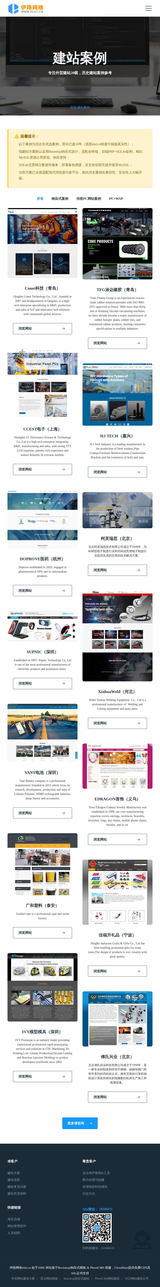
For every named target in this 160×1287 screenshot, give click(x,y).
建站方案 (14, 1173)
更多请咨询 (76, 1123)
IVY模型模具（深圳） (42, 1031)
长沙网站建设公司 (137, 1278)
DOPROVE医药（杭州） (42, 559)
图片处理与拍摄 (93, 1180)
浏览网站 (25, 328)
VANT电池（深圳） (42, 772)
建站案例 (83, 107)
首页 (73, 107)
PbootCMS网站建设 (107, 1278)
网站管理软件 (17, 1226)
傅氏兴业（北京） (117, 1056)
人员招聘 (14, 1233)
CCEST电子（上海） (42, 429)
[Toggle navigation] (148, 8)
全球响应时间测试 (95, 1186)
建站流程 (14, 1180)
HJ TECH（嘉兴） (117, 436)
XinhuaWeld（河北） (117, 691)
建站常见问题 (17, 1186)
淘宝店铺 (14, 1219)
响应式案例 (60, 198)
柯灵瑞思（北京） (117, 538)
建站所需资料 (17, 1193)
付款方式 (88, 1193)
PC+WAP (116, 198)
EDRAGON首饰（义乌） (118, 799)
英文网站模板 (49, 1278)
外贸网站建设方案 (23, 1278)
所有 (40, 198)
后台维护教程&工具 (96, 1173)
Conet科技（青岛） (42, 288)
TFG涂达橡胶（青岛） (118, 289)
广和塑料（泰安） (42, 905)
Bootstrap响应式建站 (76, 1278)
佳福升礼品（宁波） (117, 935)
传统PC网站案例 (88, 198)
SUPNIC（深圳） (43, 652)
